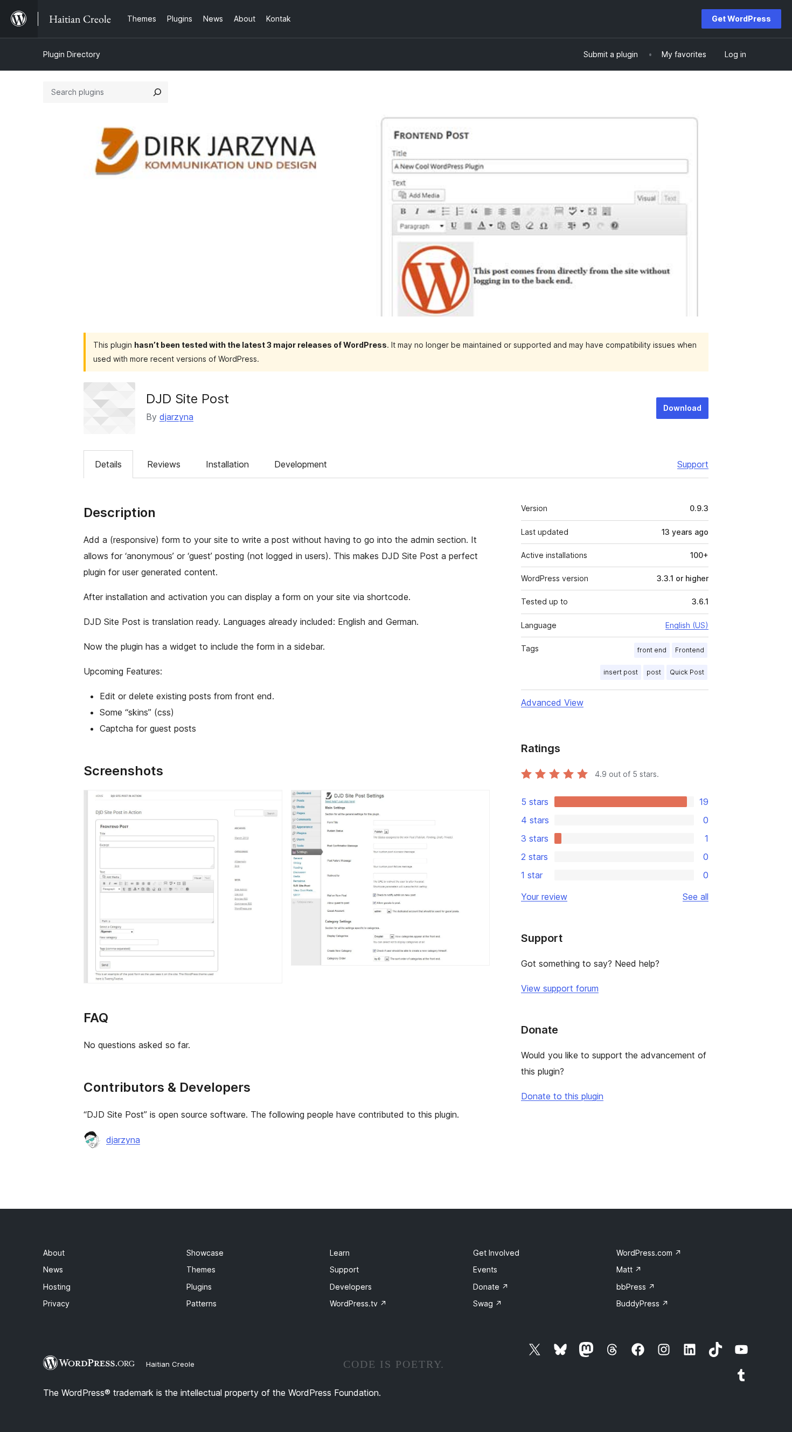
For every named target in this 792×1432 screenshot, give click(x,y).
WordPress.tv (358, 1303)
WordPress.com (649, 1252)
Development (300, 464)
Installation (227, 464)
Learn (340, 1252)
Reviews (163, 464)
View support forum (560, 988)
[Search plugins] (157, 92)
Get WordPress (741, 18)
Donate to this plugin (562, 1096)
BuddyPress (642, 1303)
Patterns (201, 1303)
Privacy (56, 1303)
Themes (201, 1269)
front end (651, 650)
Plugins (199, 1286)
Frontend (689, 650)
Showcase (205, 1252)
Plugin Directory (71, 54)
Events (485, 1269)
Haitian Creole (170, 1364)
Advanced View (552, 702)
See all (695, 896)
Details (108, 464)
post (654, 672)
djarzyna (176, 416)
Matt (629, 1269)
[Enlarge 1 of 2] (267, 804)
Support (692, 464)
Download (682, 407)
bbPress (635, 1286)
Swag (487, 1303)
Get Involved (496, 1252)
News (53, 1269)
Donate (491, 1286)
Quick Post (687, 672)
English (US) (686, 625)
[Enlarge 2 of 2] (475, 804)
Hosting (57, 1286)
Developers (351, 1286)
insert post (620, 672)
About (54, 1252)
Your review (544, 896)
